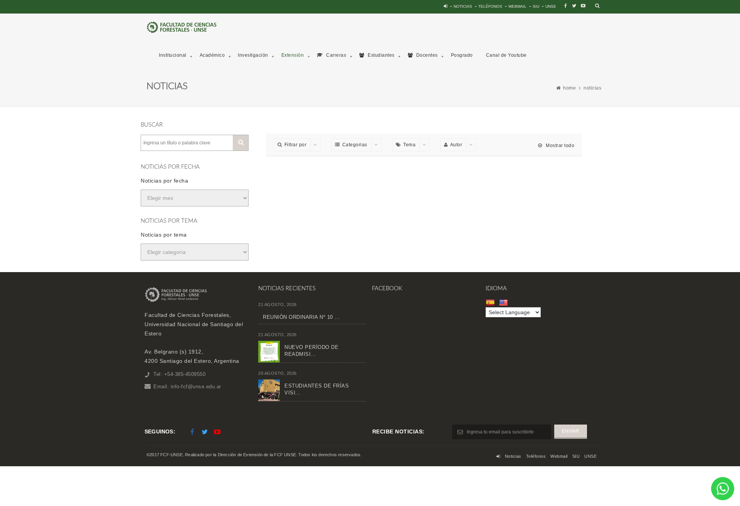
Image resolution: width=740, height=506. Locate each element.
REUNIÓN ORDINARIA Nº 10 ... (301, 317)
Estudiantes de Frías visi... (316, 389)
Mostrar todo (559, 145)
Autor (456, 144)
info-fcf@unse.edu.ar (196, 386)
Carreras (335, 55)
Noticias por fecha (164, 181)
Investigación (253, 55)
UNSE (550, 6)
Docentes (426, 55)
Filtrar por (295, 144)
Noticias (463, 6)
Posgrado (462, 55)
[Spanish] (491, 302)
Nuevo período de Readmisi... (311, 350)
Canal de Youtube (506, 55)
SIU (536, 6)
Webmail (517, 6)
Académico (212, 55)
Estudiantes (381, 55)
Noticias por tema (164, 235)
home (569, 88)
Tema (409, 144)
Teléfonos (490, 6)
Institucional (173, 55)
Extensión (292, 55)
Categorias (354, 144)
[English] (504, 302)
